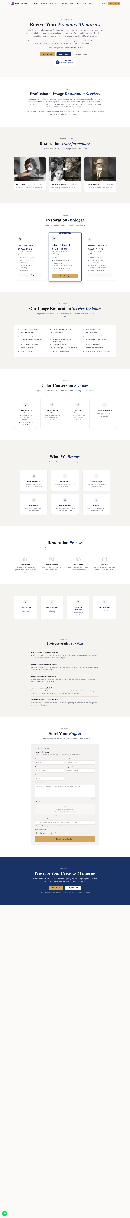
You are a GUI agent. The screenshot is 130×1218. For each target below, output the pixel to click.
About (85, 3)
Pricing (72, 3)
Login (103, 3)
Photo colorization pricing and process (25, 423)
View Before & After (81, 54)
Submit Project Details (64, 839)
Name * (37, 759)
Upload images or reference (43, 802)
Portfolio (64, 3)
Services (43, 3)
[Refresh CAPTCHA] (51, 833)
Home (36, 3)
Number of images (40, 775)
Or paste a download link (42, 819)
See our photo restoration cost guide (72, 47)
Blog (78, 3)
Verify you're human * (41, 829)
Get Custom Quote (73, 887)
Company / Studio (71, 767)
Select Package (29, 275)
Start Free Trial (114, 3)
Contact (91, 3)
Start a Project (54, 3)
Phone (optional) (39, 767)
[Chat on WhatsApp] (4, 1213)
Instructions (38, 783)
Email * (68, 759)
